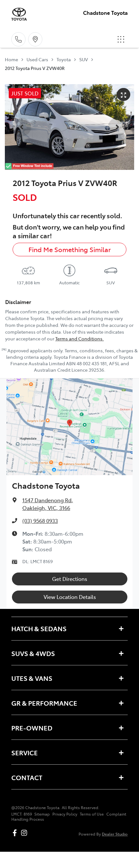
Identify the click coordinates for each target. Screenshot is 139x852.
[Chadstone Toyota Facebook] (16, 832)
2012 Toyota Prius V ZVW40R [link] (35, 68)
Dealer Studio (115, 834)
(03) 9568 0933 (40, 520)
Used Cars (37, 59)
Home (11, 59)
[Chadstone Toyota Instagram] (25, 832)
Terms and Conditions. (79, 338)
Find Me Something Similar (69, 249)
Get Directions (69, 578)
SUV (83, 59)
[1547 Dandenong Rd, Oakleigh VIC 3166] (35, 39)
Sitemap (42, 814)
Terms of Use (92, 814)
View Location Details (70, 596)
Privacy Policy (64, 814)
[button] (120, 39)
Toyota (64, 59)
